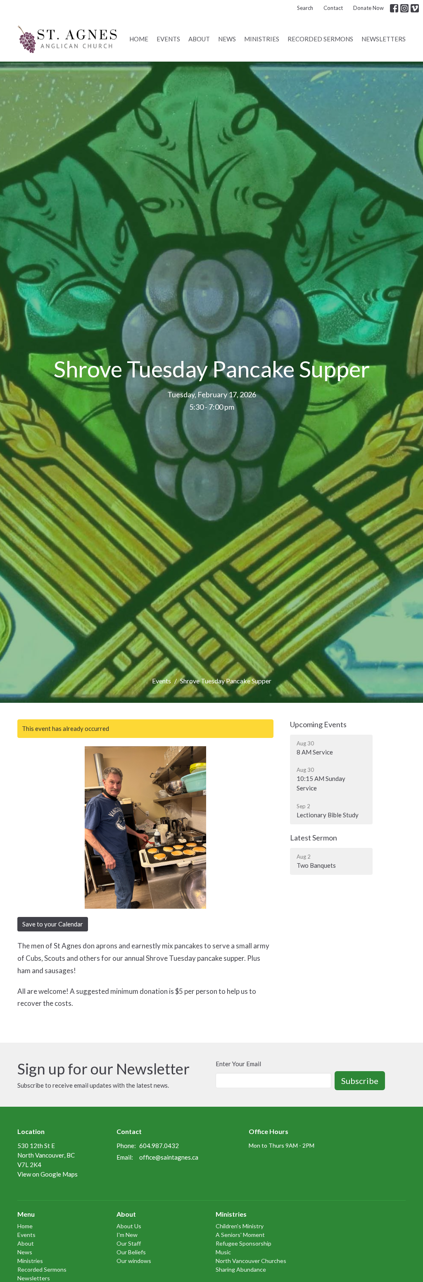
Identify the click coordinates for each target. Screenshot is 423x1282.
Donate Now (368, 8)
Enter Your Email (238, 1063)
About (199, 39)
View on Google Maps (47, 1174)
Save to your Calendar (52, 924)
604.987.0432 (159, 1145)
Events (168, 39)
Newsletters (383, 39)
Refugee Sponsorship (243, 1243)
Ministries (261, 39)
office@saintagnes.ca (168, 1157)
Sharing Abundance (241, 1269)
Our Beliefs (131, 1252)
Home (138, 39)
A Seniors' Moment (240, 1234)
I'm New (127, 1234)
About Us (128, 1225)
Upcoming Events (318, 724)
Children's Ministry (240, 1225)
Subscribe (359, 1081)
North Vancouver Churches (251, 1260)
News (227, 39)
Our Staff (128, 1243)
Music (223, 1252)
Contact (333, 8)
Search (305, 8)
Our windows (133, 1260)
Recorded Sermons (320, 39)
